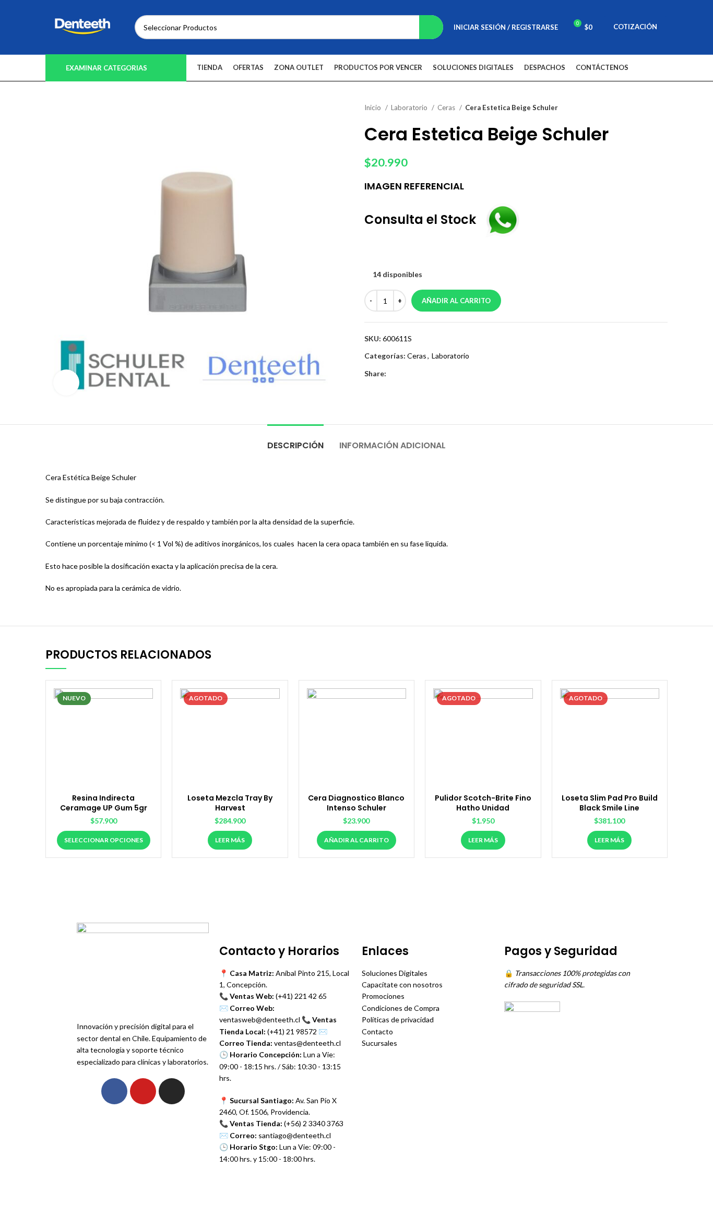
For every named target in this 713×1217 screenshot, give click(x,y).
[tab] (295, 440)
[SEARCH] (431, 27)
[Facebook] (114, 1091)
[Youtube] (143, 1091)
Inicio (373, 107)
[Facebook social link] (395, 373)
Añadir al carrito (456, 300)
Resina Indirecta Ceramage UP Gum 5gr (103, 803)
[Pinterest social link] (419, 373)
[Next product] (662, 108)
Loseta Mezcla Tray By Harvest (229, 803)
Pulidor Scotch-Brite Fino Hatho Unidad (483, 803)
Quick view (145, 705)
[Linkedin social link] (431, 373)
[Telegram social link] (443, 373)
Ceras (447, 107)
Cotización (635, 26)
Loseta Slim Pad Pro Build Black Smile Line (610, 803)
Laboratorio (410, 107)
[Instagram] (172, 1091)
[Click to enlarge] (66, 382)
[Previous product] (641, 108)
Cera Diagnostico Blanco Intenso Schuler (356, 803)
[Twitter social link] (407, 373)
